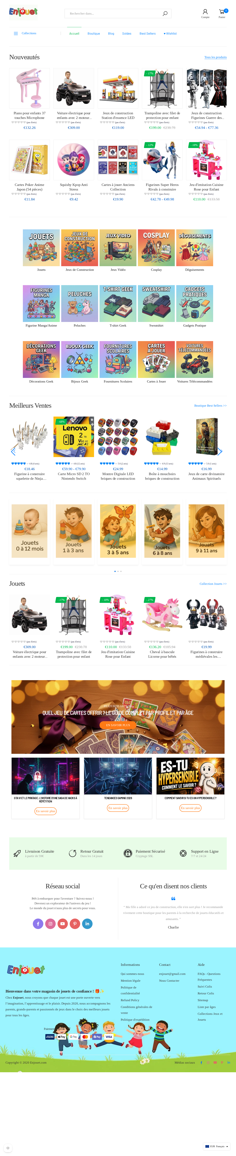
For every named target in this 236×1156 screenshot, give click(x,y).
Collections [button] (29, 33)
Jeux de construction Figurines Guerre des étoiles (206, 117)
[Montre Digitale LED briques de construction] (73, 437)
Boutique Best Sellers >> (210, 405)
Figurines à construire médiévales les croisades (206, 656)
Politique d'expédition (135, 1019)
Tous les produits (215, 57)
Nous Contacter (169, 980)
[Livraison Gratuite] (17, 853)
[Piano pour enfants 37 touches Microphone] (29, 88)
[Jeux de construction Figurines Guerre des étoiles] (206, 88)
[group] (29, 122)
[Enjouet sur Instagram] (50, 924)
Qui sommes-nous (132, 974)
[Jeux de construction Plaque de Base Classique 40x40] (206, 437)
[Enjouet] (29, 531)
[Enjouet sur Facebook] (38, 924)
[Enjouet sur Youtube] (63, 924)
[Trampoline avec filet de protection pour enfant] (162, 88)
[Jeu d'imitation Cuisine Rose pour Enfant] (206, 160)
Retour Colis (206, 993)
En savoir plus (118, 725)
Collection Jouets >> (213, 584)
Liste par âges (207, 1007)
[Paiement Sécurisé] (128, 853)
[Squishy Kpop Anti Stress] (74, 160)
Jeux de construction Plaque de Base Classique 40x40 (206, 478)
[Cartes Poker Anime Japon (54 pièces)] (29, 160)
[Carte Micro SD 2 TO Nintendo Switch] (29, 437)
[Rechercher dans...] (165, 13)
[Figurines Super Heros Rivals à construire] (162, 160)
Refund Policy (130, 1000)
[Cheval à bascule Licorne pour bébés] (162, 615)
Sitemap (203, 1000)
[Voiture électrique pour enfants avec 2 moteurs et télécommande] (74, 88)
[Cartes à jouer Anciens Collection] (118, 160)
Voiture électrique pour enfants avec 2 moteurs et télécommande (74, 117)
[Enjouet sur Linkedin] (87, 924)
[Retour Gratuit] (72, 853)
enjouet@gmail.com (172, 974)
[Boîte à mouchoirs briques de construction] (118, 437)
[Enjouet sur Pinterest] (75, 924)
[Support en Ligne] (183, 853)
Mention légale (130, 980)
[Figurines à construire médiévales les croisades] (206, 615)
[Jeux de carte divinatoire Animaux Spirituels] (162, 437)
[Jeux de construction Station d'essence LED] (118, 88)
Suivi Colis (205, 986)
